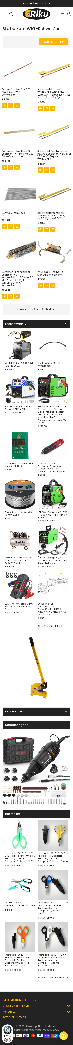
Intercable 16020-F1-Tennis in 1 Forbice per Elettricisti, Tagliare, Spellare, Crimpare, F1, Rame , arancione (17, 960)
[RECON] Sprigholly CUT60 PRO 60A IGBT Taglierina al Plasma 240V (53, 515)
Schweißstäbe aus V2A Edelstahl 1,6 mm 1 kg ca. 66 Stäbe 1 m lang (17, 154)
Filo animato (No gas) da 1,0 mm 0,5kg (19, 513)
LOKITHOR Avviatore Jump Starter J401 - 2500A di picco (19, 607)
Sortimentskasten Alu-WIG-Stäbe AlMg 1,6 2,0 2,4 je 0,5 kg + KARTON (54, 216)
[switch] (7, 1040)
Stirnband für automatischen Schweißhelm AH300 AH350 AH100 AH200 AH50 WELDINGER (52, 609)
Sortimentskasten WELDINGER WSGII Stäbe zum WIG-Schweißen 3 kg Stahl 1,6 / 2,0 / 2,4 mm (53, 93)
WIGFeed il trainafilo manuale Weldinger (50, 273)
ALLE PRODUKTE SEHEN (51, 626)
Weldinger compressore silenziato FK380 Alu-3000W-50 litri (18, 560)
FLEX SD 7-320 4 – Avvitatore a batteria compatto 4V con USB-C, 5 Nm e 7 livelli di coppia (52, 467)
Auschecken (30, 3)
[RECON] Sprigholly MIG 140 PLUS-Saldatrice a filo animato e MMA (52, 560)
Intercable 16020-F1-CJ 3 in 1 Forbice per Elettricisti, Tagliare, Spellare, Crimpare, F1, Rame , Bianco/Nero (52, 960)
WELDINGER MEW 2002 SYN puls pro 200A (19, 364)
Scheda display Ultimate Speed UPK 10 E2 (19, 464)
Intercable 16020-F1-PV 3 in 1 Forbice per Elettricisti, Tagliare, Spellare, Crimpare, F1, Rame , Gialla (53, 857)
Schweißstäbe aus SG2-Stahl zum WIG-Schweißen (17, 92)
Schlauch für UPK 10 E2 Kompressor (50, 364)
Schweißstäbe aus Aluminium (13, 214)
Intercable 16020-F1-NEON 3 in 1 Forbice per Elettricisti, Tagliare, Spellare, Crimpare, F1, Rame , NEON (20, 857)
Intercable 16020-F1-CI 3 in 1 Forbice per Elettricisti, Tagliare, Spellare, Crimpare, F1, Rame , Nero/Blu (53, 908)
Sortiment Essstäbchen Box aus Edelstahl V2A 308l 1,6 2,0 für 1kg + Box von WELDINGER (54, 155)
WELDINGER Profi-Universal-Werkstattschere (20, 904)
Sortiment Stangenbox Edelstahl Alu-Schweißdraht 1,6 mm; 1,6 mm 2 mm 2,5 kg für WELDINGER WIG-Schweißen (17, 279)
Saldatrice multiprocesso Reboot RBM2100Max (19, 408)
